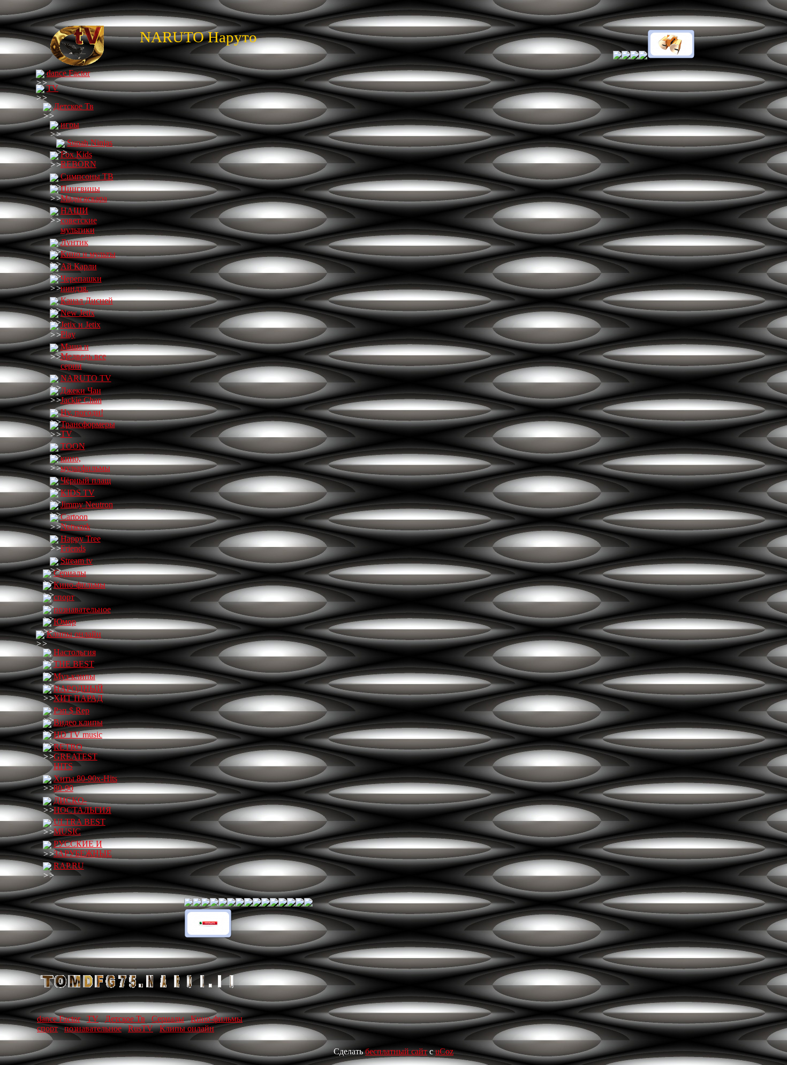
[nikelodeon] (630, 56)
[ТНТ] (667, 56)
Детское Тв (74, 106)
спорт (64, 597)
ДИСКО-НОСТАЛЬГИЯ (82, 805)
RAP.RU (69, 865)
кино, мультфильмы (85, 463)
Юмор (65, 621)
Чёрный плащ (85, 480)
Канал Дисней (86, 300)
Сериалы (70, 572)
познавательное (82, 609)
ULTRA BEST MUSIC (79, 826)
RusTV (140, 1028)
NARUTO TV (85, 378)
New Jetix (77, 312)
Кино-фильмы (79, 584)
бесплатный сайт (396, 1051)
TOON (72, 446)
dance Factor (68, 73)
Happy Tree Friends (80, 543)
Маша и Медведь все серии (83, 356)
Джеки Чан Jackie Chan (81, 395)
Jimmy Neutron (86, 504)
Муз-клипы (74, 676)
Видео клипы (78, 722)
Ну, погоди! (81, 412)
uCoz (444, 1051)
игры (69, 124)
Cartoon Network (75, 521)
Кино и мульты (88, 253)
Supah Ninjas (89, 142)
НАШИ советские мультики (78, 220)
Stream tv (76, 560)
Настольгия (75, 652)
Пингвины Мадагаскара (83, 193)
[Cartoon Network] (617, 56)
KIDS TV (77, 492)
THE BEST (74, 663)
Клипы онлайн (74, 633)
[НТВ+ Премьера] (208, 935)
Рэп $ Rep (71, 710)
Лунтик (74, 242)
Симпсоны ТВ (86, 176)
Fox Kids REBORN (78, 159)
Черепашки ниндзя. (81, 283)
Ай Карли (78, 266)
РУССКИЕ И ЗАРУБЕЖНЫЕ (83, 848)
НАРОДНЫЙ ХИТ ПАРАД (78, 693)
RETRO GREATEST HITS (75, 756)
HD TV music (78, 734)
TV (52, 88)
